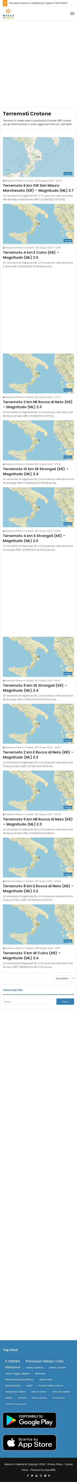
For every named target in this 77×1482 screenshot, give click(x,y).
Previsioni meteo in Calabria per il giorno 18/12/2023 (38, 3)
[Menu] (72, 13)
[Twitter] (32, 1476)
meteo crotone (57, 1367)
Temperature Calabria (15, 1391)
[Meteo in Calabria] (8, 13)
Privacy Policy (54, 1464)
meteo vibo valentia (61, 1391)
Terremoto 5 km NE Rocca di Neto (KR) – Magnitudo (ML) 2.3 (38, 822)
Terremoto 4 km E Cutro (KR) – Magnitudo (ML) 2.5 (31, 255)
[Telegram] (45, 1476)
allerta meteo (45, 1379)
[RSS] (49, 1476)
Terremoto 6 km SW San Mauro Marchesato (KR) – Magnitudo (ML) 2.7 (38, 188)
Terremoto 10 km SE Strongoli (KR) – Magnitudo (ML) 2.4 (36, 471)
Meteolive (12, 1367)
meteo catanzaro (39, 1398)
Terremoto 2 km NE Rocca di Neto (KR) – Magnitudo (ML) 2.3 (38, 404)
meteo (29, 1385)
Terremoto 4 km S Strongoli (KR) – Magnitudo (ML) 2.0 (34, 538)
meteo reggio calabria (17, 1373)
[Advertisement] (38, 62)
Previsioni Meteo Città (44, 1361)
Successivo (62, 978)
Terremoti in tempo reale (15, 1404)
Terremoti (22, 1398)
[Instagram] (40, 1476)
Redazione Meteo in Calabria (19, 180)
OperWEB (50, 1469)
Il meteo (12, 1361)
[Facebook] (28, 1476)
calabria (8, 1398)
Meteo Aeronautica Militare (19, 1379)
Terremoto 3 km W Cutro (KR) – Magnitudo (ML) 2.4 (32, 956)
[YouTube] (36, 1476)
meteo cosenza (34, 1367)
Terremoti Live (58, 1398)
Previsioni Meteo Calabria (50, 1385)
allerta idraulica (13, 1385)
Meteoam (40, 1373)
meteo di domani (38, 1391)
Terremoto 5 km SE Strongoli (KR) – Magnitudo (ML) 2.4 (35, 688)
